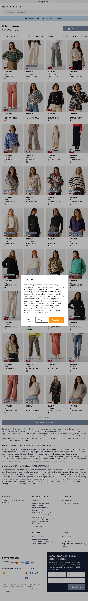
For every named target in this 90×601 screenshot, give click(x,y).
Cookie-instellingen (29, 320)
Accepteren (57, 320)
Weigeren (41, 320)
